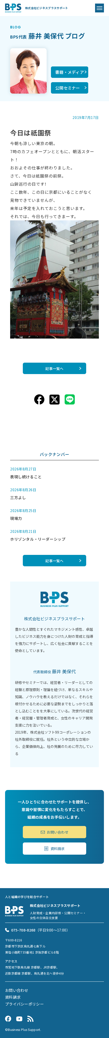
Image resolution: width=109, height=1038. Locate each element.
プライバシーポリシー (24, 1004)
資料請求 (57, 848)
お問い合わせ (57, 832)
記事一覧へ (54, 368)
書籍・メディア (69, 72)
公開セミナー (67, 88)
